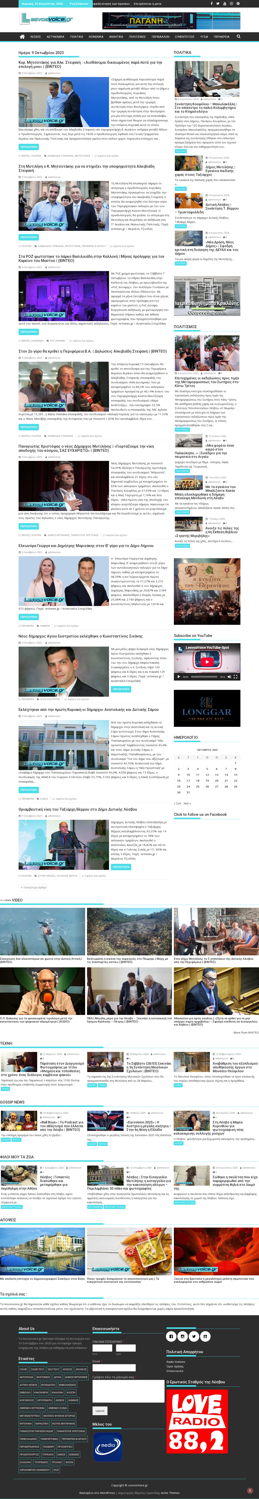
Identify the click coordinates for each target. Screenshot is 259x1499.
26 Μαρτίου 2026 (138, 1054)
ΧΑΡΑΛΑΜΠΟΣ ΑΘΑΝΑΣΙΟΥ (35, 1469)
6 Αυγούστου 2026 (188, 99)
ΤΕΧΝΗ (5, 1088)
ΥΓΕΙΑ (204, 37)
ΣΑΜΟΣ (44, 798)
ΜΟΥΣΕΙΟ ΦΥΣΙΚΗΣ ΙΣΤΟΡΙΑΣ (59, 1415)
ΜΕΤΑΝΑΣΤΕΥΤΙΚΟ (30, 1415)
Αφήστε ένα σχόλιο (108, 155)
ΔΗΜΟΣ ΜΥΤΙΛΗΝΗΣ (59, 535)
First (95, 1354)
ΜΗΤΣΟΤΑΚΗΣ (82, 155)
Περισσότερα (28, 146)
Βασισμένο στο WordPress (97, 1493)
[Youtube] (206, 1336)
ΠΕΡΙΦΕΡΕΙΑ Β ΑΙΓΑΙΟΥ (94, 246)
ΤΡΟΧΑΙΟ (57, 1462)
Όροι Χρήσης (175, 1366)
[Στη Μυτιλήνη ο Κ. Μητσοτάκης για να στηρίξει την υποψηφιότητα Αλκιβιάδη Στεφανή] (64, 183)
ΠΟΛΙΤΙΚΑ (76, 37)
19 (207, 780)
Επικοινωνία (174, 1371)
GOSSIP (6, 1139)
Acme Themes (170, 1493)
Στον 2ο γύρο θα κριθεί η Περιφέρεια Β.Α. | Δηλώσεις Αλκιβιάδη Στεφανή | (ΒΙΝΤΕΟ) (93, 351)
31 (188, 792)
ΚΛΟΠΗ (71, 1392)
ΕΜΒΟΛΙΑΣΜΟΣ (67, 1385)
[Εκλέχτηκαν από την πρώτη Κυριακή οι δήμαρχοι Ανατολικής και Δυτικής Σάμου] (64, 722)
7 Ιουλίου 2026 (216, 518)
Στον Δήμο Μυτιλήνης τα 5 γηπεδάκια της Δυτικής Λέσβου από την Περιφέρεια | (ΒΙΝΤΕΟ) (213, 960)
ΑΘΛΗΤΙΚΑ (116, 37)
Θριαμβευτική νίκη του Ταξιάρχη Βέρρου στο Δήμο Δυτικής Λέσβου (78, 809)
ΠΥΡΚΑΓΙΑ (48, 1454)
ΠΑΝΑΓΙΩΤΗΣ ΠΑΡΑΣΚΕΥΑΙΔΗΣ (36, 1431)
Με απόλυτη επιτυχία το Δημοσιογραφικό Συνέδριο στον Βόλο (42, 1278)
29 (235, 786)
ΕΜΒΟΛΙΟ (25, 1392)
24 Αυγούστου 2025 (226, 1167)
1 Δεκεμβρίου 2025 (53, 1167)
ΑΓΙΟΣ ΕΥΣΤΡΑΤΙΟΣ (50, 699)
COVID (23, 1369)
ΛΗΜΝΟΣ (45, 625)
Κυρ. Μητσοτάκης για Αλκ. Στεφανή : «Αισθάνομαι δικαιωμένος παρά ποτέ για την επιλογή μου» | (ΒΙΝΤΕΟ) (90, 64)
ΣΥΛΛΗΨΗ (25, 1462)
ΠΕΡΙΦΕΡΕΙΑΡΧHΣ (29, 1446)
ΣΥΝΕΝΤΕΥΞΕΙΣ (185, 37)
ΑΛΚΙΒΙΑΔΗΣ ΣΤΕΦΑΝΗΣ (60, 155)
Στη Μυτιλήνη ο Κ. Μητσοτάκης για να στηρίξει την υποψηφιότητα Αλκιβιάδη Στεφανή (87, 168)
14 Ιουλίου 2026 (217, 477)
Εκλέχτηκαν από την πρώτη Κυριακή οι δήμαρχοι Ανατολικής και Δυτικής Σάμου (89, 709)
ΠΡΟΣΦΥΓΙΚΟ (65, 1446)
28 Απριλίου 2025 (225, 1113)
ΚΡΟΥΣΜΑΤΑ (45, 1400)
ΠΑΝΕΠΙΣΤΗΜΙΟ (49, 1439)
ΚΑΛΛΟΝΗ (57, 1392)
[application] (207, 662)
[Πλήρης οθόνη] (235, 677)
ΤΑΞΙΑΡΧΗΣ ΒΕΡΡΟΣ (67, 875)
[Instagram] (183, 1336)
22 (235, 780)
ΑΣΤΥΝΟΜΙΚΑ (55, 37)
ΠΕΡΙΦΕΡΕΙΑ (221, 37)
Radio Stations (175, 1362)
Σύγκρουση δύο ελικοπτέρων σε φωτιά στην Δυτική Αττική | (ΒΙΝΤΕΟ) (41, 960)
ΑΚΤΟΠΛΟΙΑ (26, 1377)
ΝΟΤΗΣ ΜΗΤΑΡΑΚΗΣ (63, 1423)
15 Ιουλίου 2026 (217, 436)
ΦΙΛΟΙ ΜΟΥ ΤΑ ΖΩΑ (12, 1206)
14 (226, 775)
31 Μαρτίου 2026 (52, 1054)
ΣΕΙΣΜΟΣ (74, 1454)
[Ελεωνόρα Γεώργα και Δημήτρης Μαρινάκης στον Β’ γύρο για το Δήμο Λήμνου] (64, 558)
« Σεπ (177, 803)
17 (188, 780)
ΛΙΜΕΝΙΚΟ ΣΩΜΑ (57, 1408)
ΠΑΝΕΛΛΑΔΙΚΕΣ (28, 1439)
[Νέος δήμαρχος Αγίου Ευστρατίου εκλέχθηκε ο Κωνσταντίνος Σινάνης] (64, 649)
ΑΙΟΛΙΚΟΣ (81, 1369)
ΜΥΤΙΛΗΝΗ (26, 1423)
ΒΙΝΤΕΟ (26, 155)
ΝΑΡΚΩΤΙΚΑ (42, 1423)
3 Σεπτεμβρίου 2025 (140, 1167)
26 (207, 786)
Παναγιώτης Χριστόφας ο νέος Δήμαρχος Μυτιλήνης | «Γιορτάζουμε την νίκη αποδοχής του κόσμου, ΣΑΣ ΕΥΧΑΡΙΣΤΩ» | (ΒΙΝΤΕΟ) (86, 448)
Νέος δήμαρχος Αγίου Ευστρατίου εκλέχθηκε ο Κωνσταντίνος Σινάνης (81, 636)
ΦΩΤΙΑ (69, 1462)
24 (188, 786)
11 (197, 775)
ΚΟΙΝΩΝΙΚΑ (96, 37)
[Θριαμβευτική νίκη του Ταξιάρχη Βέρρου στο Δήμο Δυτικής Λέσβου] (64, 822)
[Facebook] (172, 1336)
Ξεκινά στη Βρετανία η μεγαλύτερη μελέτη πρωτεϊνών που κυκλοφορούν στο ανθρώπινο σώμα (214, 1280)
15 (235, 775)
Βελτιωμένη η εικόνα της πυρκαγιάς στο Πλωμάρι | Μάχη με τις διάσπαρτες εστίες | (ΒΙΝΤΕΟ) (127, 960)
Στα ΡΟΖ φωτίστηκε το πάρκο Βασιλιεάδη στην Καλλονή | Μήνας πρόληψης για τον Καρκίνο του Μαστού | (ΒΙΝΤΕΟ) (91, 258)
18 (197, 780)
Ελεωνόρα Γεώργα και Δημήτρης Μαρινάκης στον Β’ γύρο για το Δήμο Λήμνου (86, 545)
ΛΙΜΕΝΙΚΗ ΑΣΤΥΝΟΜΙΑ (32, 1408)
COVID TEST (37, 1369)
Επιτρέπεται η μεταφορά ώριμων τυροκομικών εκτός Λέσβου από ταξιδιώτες (95, 4)
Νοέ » (187, 803)
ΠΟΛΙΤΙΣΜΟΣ (137, 37)
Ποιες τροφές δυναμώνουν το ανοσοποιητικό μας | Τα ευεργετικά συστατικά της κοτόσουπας (123, 1280)
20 (216, 780)
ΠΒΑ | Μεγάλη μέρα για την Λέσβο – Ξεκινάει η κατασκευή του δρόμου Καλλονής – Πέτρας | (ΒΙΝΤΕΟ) (129, 1020)
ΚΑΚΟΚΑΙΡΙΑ (41, 1392)
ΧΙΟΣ (56, 1469)
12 (207, 775)
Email (97, 1361)
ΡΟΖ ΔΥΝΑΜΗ (57, 340)
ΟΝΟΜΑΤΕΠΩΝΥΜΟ (109, 1342)
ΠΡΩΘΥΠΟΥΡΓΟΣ (29, 1454)
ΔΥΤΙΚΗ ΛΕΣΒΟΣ (46, 875)
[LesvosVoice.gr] (22, 36)
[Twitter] (195, 1336)
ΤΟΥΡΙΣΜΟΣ (41, 1462)
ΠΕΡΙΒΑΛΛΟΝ (160, 37)
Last (118, 1354)
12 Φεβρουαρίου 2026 (228, 1054)
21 (226, 780)
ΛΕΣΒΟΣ (35, 37)
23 (179, 786)
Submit (100, 1411)
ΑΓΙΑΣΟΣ (67, 1369)
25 (197, 786)
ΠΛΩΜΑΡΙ (48, 1446)
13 (216, 775)
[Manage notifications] (250, 1491)
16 (179, 780)
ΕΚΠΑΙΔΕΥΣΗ (48, 1385)
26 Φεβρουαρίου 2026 (55, 1113)
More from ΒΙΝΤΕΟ (246, 1032)
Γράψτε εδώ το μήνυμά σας (115, 1377)
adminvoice (54, 73)
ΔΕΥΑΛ (57, 1377)
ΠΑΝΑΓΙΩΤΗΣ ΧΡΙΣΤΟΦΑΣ (85, 535)
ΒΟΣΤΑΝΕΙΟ (43, 1377)
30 (179, 792)
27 (216, 786)
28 (226, 786)
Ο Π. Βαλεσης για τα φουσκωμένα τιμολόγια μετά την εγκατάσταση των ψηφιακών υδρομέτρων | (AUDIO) (36, 1020)
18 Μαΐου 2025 (137, 1113)
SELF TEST (53, 1369)
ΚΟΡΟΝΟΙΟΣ (27, 1400)
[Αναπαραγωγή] (179, 677)
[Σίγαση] (229, 677)
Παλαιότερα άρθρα (34, 887)
